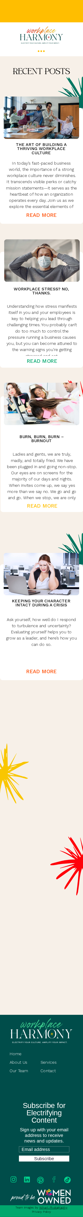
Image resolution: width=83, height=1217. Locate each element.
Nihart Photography (53, 1207)
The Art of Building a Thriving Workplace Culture (41, 148)
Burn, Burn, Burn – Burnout (41, 438)
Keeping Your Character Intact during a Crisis (41, 603)
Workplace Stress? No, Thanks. (41, 291)
